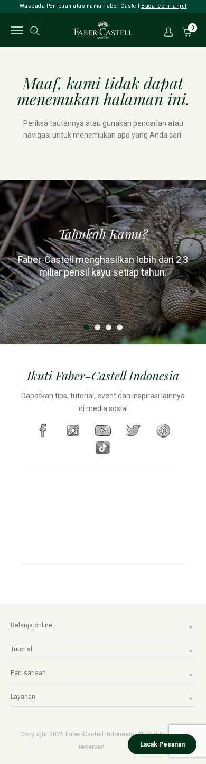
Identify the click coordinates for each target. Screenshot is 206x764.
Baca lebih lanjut (164, 6)
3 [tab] (108, 327)
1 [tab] (86, 327)
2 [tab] (97, 327)
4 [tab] (120, 327)
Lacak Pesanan (162, 744)
